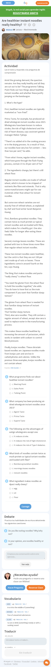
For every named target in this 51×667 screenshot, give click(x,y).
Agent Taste (18, 412)
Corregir (25, 506)
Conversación (42, 3)
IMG (24, 604)
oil (14, 493)
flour (15, 497)
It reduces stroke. (20, 436)
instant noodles (19, 473)
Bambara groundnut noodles (25, 464)
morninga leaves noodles (23, 468)
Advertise (41, 661)
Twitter (15, 664)
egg (14, 488)
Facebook (8, 664)
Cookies (34, 661)
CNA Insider (15, 368)
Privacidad (26, 661)
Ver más (25, 564)
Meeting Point (19, 384)
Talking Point (19, 393)
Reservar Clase (36, 587)
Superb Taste (18, 420)
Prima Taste (18, 416)
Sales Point (18, 388)
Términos (17, 661)
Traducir (18, 604)
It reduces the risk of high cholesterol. (29, 441)
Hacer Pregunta (15, 587)
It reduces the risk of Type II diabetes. (28, 445)
